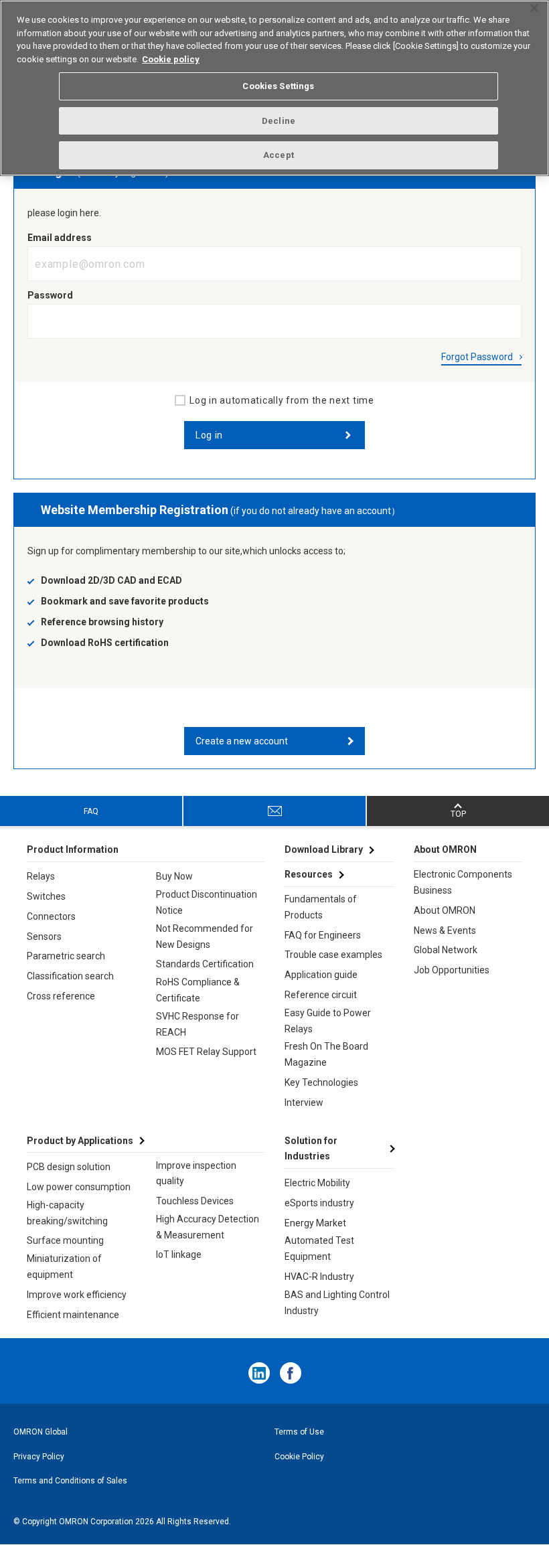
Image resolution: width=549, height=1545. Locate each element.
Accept (278, 155)
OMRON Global (40, 1432)
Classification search (70, 976)
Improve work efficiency (77, 1294)
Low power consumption (79, 1187)
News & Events (445, 930)
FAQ (91, 811)
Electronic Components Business (463, 882)
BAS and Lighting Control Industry (337, 1302)
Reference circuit (321, 994)
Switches (46, 896)
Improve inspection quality (196, 1173)
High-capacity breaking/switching (67, 1213)
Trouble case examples (333, 954)
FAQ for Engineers (323, 935)
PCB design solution (68, 1166)
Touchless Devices (195, 1201)
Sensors (44, 936)
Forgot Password (477, 356)
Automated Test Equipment (319, 1248)
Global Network (445, 950)
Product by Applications (80, 1140)
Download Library (324, 849)
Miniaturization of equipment (64, 1266)
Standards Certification (205, 964)
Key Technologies (321, 1082)
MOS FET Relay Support (206, 1051)
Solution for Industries (311, 1148)
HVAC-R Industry (319, 1276)
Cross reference (61, 996)
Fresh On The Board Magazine (326, 1054)
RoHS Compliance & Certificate (198, 990)
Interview (304, 1102)
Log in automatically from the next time (281, 400)
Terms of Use (299, 1432)
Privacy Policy (38, 1456)
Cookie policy (171, 59)
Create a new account (241, 741)
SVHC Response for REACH (197, 1024)
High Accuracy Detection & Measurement (207, 1227)
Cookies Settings (278, 86)
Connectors (51, 916)
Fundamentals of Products (321, 907)
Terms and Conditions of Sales (70, 1480)
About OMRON (444, 910)
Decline (278, 121)
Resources (309, 874)
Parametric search (66, 956)
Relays (41, 876)
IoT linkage (179, 1254)
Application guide (321, 974)
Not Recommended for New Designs (204, 936)
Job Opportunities (451, 970)
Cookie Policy (299, 1456)
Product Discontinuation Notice (206, 902)
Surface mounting (65, 1240)
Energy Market (315, 1223)
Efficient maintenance (73, 1314)
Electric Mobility (317, 1182)
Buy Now (174, 876)
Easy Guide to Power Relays (328, 1020)
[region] (274, 88)
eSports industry (319, 1203)
